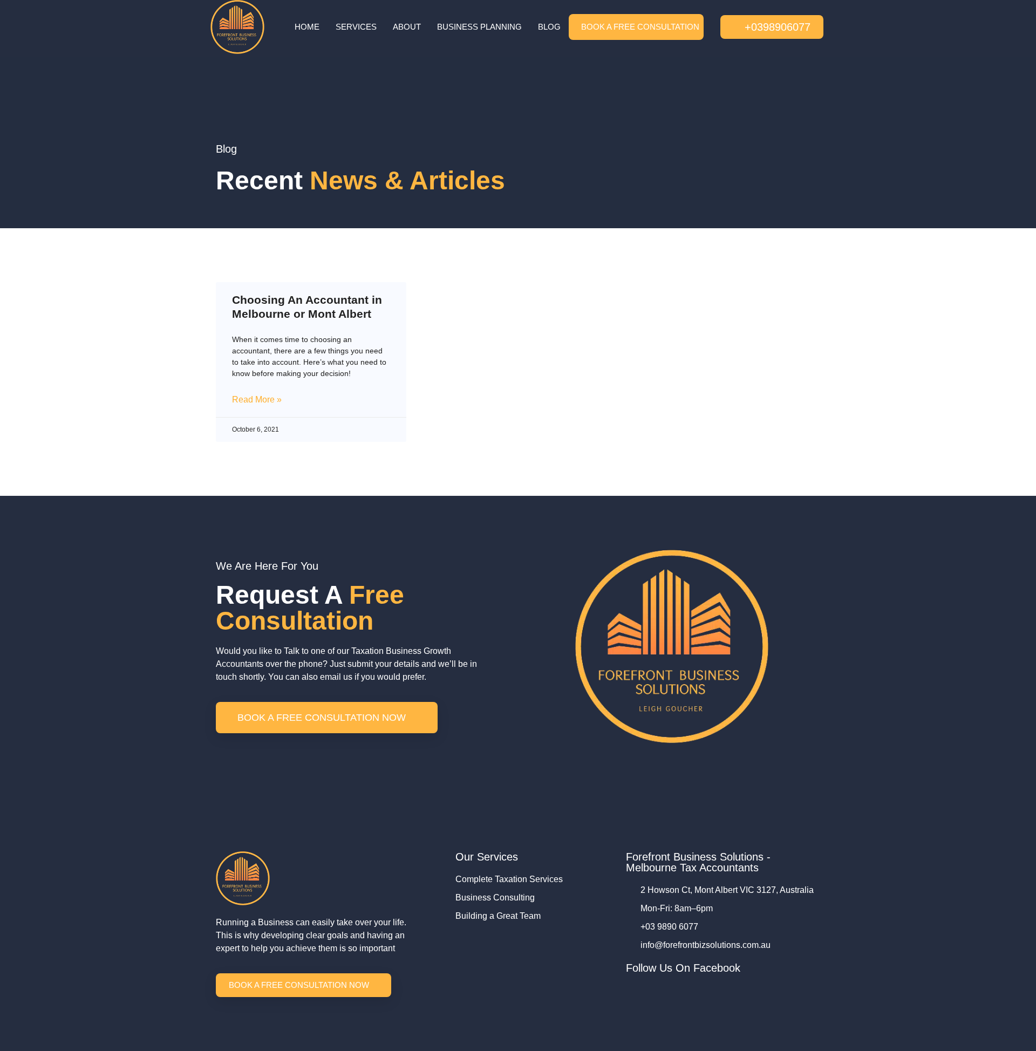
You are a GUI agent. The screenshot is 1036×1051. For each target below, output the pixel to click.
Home (307, 26)
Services (356, 26)
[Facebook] (631, 989)
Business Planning (479, 26)
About (407, 26)
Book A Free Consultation (640, 26)
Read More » (257, 399)
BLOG (549, 26)
